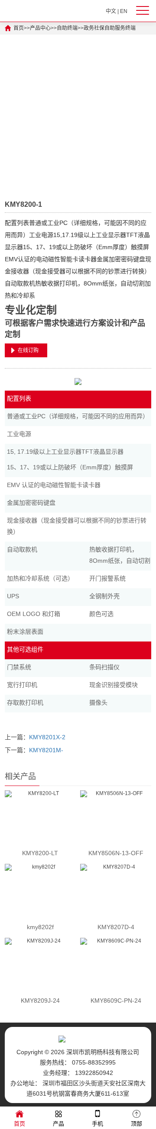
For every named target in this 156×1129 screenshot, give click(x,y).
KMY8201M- (46, 750)
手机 (97, 1123)
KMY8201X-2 (47, 737)
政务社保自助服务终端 (110, 28)
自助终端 (67, 28)
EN (123, 11)
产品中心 (40, 28)
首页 (18, 28)
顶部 (136, 1123)
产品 (58, 1123)
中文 (111, 11)
